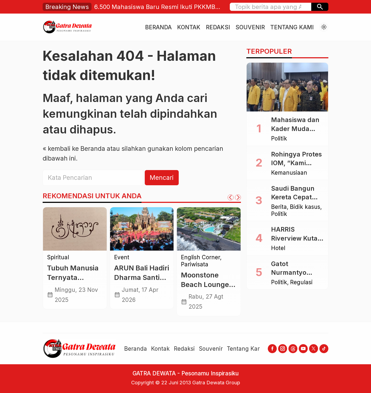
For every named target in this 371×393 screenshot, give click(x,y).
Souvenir (250, 27)
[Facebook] (272, 348)
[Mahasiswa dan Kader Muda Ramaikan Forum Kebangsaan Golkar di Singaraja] (287, 87)
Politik (279, 139)
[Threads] (292, 348)
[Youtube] (303, 348)
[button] (319, 7)
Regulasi (301, 282)
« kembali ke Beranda (74, 148)
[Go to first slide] (238, 197)
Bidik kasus (305, 207)
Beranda (158, 27)
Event (121, 257)
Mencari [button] (162, 177)
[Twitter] (313, 348)
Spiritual (58, 257)
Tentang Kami (292, 27)
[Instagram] (282, 348)
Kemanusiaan (289, 173)
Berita (279, 207)
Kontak (188, 27)
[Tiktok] (323, 348)
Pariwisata (194, 264)
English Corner (200, 257)
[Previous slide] (231, 197)
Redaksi (218, 27)
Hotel (278, 248)
